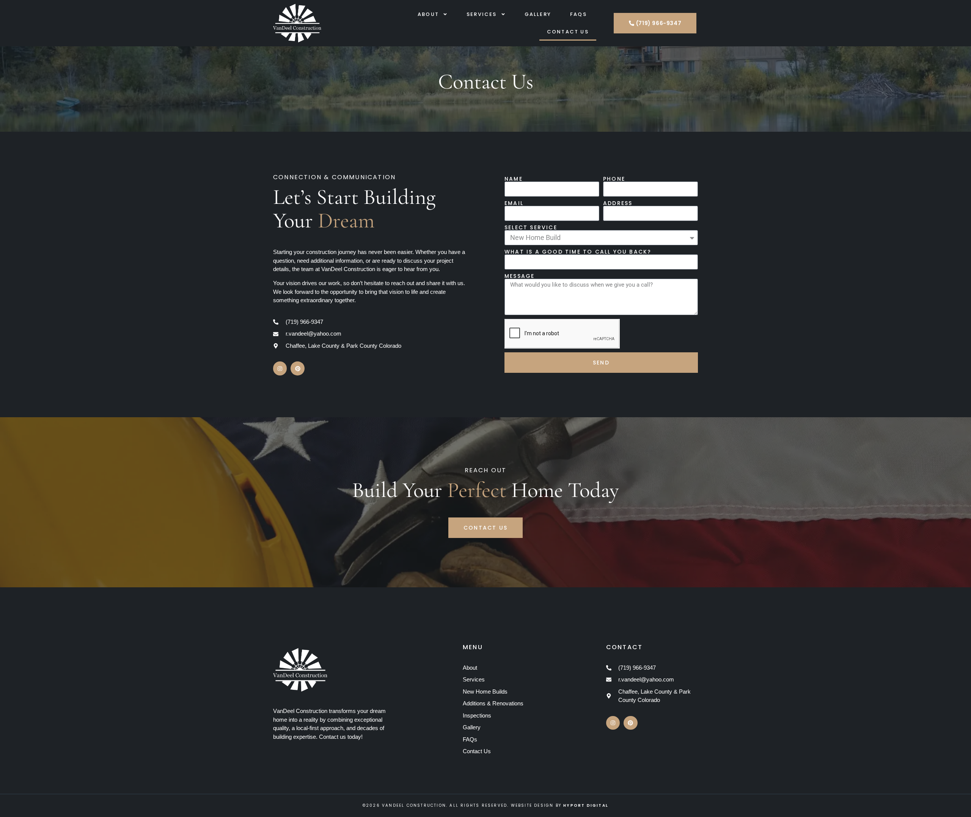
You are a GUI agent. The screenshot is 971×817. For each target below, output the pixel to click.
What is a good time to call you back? (577, 251)
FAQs (578, 14)
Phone (614, 178)
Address (617, 203)
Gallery (538, 14)
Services (482, 14)
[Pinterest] (297, 368)
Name (513, 178)
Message (519, 276)
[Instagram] (280, 368)
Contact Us (568, 31)
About (428, 14)
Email (513, 203)
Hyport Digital (585, 805)
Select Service (530, 227)
